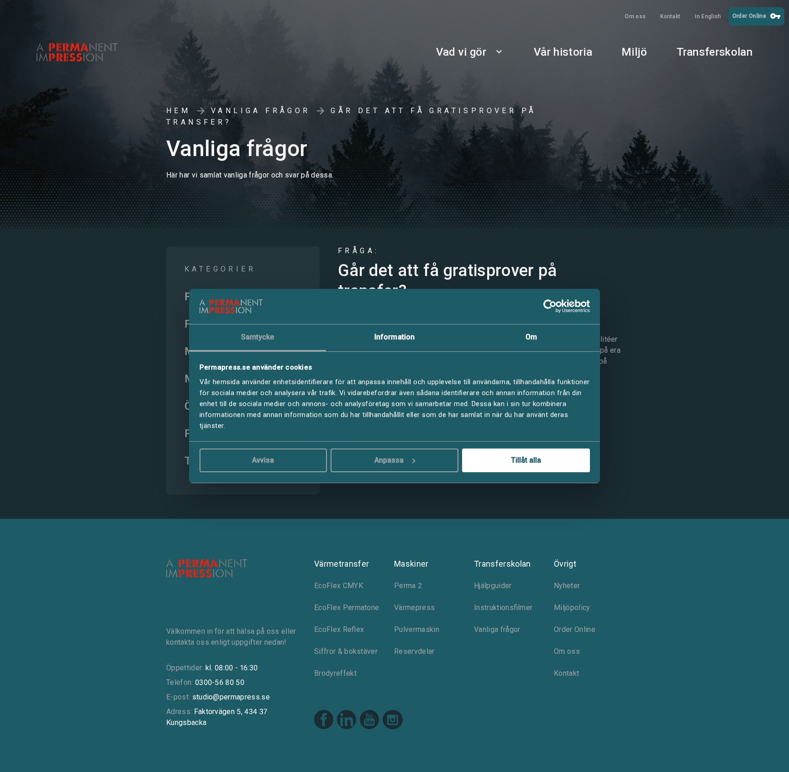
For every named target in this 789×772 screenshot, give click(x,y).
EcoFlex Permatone (346, 607)
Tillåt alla (526, 460)
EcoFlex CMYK (338, 585)
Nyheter (567, 585)
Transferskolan (714, 52)
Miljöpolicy (572, 607)
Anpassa (389, 460)
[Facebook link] (323, 720)
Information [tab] (394, 337)
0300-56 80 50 (219, 682)
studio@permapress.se (231, 697)
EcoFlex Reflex (339, 629)
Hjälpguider (493, 585)
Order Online (756, 15)
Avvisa (263, 460)
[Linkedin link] (346, 720)
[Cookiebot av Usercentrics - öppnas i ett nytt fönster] (550, 306)
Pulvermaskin (416, 629)
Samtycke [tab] (257, 337)
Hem (178, 110)
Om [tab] (531, 337)
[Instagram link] (393, 721)
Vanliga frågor (260, 110)
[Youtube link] (369, 720)
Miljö (634, 52)
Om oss (635, 16)
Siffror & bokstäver (346, 651)
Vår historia (563, 52)
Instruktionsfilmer (503, 607)
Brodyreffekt (335, 673)
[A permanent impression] (91, 52)
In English (708, 16)
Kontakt (670, 16)
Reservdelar (414, 651)
